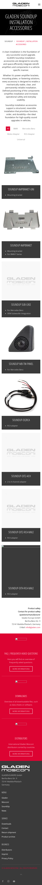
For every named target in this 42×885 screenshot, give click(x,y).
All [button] (8, 128)
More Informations (21, 669)
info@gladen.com (33, 627)
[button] (39, 4)
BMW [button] (15, 128)
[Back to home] (21, 4)
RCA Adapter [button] (29, 134)
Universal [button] (21, 139)
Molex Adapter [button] (13, 134)
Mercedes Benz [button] (28, 128)
